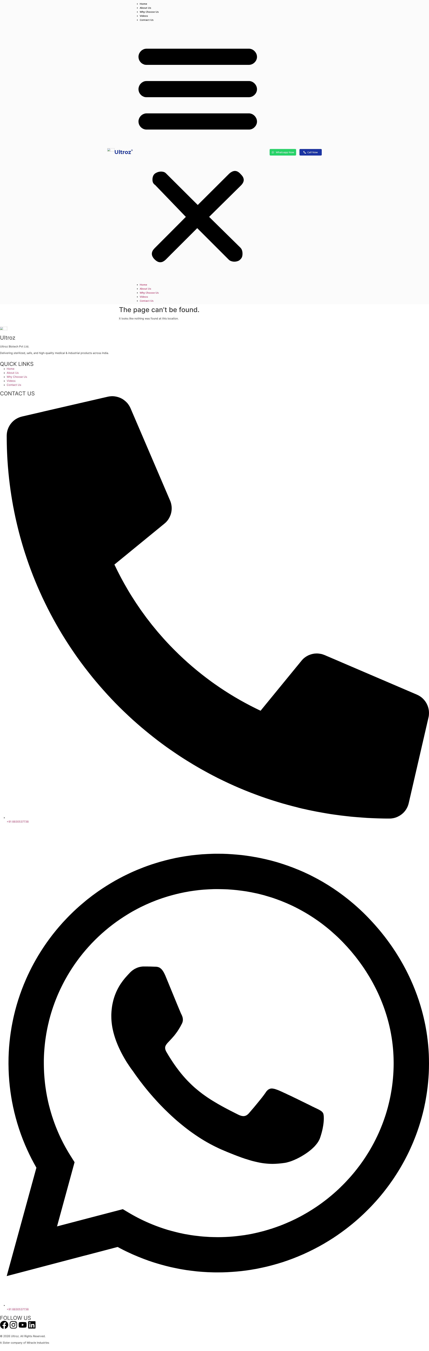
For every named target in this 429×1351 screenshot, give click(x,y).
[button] (197, 152)
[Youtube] (22, 1325)
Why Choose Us (149, 11)
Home (143, 3)
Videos (144, 15)
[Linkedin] (32, 1325)
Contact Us (147, 19)
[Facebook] (4, 1325)
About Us (145, 7)
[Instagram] (13, 1325)
